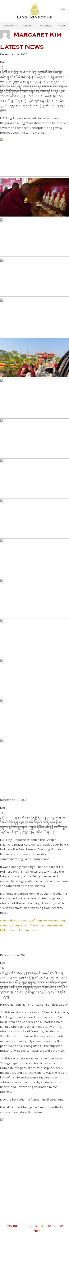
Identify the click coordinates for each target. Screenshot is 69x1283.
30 (37, 1226)
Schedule (46, 26)
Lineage (28, 26)
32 (49, 1226)
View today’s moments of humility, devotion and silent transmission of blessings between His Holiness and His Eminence (33, 925)
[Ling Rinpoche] (34, 11)
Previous (12, 1226)
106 (60, 1226)
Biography (10, 26)
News (62, 26)
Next (37, 1231)
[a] (63, 8)
